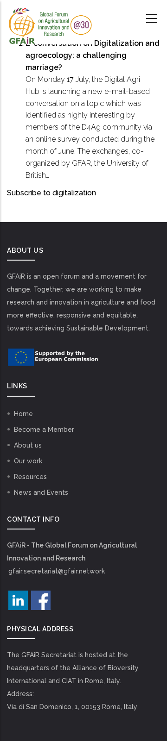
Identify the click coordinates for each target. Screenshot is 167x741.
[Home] (49, 18)
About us (28, 445)
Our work (28, 461)
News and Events (41, 492)
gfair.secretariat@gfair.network (56, 571)
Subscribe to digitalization (51, 192)
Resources (30, 476)
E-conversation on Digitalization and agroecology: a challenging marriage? (93, 55)
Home (23, 413)
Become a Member (44, 429)
